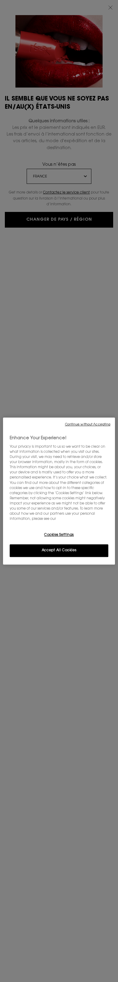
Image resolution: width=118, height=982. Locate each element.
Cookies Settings (59, 535)
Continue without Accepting (88, 424)
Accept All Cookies (59, 550)
